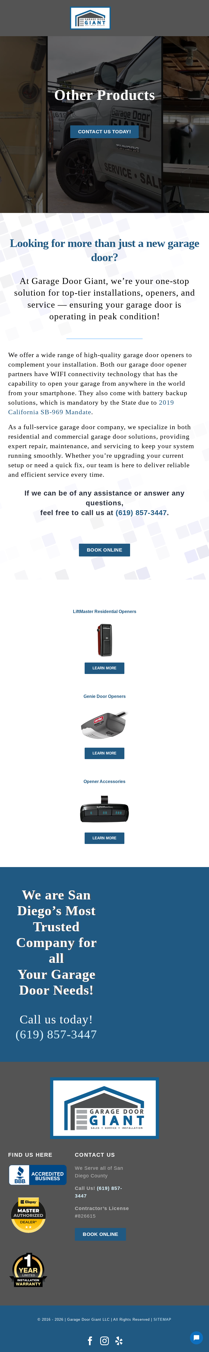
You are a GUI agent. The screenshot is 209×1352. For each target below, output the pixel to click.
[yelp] (119, 1340)
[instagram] (104, 1340)
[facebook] (90, 1340)
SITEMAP (162, 1319)
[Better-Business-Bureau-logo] (37, 1167)
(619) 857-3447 (141, 513)
